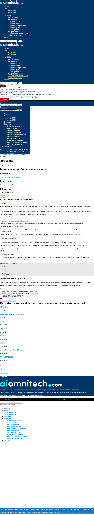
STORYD (6, 266)
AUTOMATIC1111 (7, 357)
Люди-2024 (12, 12)
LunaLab (11, 153)
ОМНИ (7, 149)
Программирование (15, 32)
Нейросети (7, 15)
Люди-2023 (12, 10)
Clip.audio (4, 328)
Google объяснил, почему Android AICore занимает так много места (17, 87)
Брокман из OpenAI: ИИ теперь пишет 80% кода (12, 92)
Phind (2, 343)
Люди (6, 8)
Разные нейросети (15, 36)
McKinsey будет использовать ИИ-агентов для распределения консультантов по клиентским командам (26, 94)
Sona (2, 321)
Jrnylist (5, 270)
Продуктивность (14, 17)
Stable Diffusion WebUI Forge (11, 350)
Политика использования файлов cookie (71, 512)
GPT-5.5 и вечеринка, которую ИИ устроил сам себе (13, 89)
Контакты (7, 37)
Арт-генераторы (14, 30)
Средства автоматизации (18, 34)
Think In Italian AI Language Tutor (13, 314)
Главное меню (4, 154)
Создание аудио (14, 28)
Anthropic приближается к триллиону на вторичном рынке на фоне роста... (19, 96)
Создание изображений (17, 26)
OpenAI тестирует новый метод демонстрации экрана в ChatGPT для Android (20, 91)
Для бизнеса (12, 20)
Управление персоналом (11, 177)
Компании (7, 14)
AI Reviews (4, 307)
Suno (2, 336)
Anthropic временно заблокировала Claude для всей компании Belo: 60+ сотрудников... (22, 97)
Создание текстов (14, 24)
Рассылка (4, 99)
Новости (6, 6)
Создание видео (14, 22)
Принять (56, 512)
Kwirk (5, 273)
